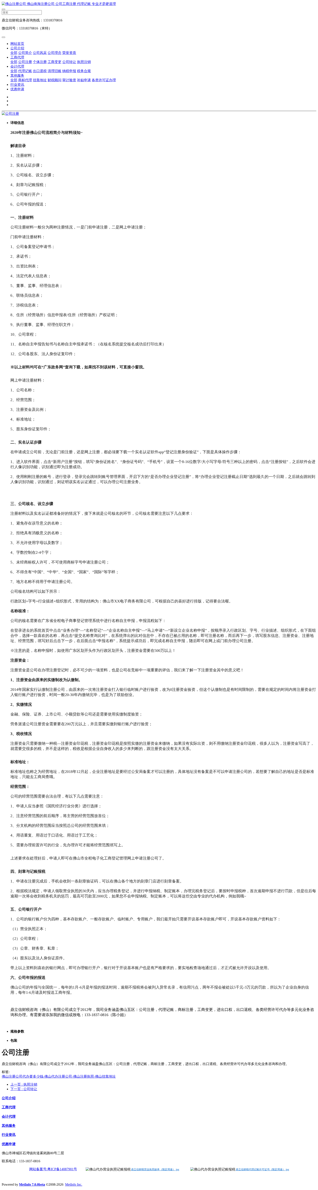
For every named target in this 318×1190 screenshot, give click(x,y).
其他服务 (17, 75)
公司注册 (25, 62)
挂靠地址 (40, 80)
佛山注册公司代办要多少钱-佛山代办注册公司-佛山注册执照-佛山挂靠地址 (59, 1076)
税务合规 (84, 71)
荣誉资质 (69, 53)
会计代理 (17, 66)
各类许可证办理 (104, 80)
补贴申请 (84, 80)
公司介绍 (17, 48)
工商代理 (17, 57)
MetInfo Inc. (73, 1184)
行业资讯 (17, 84)
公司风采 (40, 53)
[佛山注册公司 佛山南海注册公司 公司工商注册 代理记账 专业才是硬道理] (159, 4)
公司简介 (25, 53)
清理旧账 (54, 71)
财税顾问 (54, 80)
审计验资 (69, 80)
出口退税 (40, 71)
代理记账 (25, 71)
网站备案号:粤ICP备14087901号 (53, 1169)
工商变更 (54, 62)
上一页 (23, 1084)
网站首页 (17, 43)
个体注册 (40, 62)
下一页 (23, 1089)
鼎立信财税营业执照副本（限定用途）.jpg (155, 1169)
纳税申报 (69, 71)
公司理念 (54, 53)
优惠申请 (17, 89)
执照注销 (84, 62)
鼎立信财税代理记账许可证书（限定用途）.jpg (262, 1169)
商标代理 (25, 80)
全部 (13, 53)
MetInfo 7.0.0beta (32, 1184)
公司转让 (69, 62)
